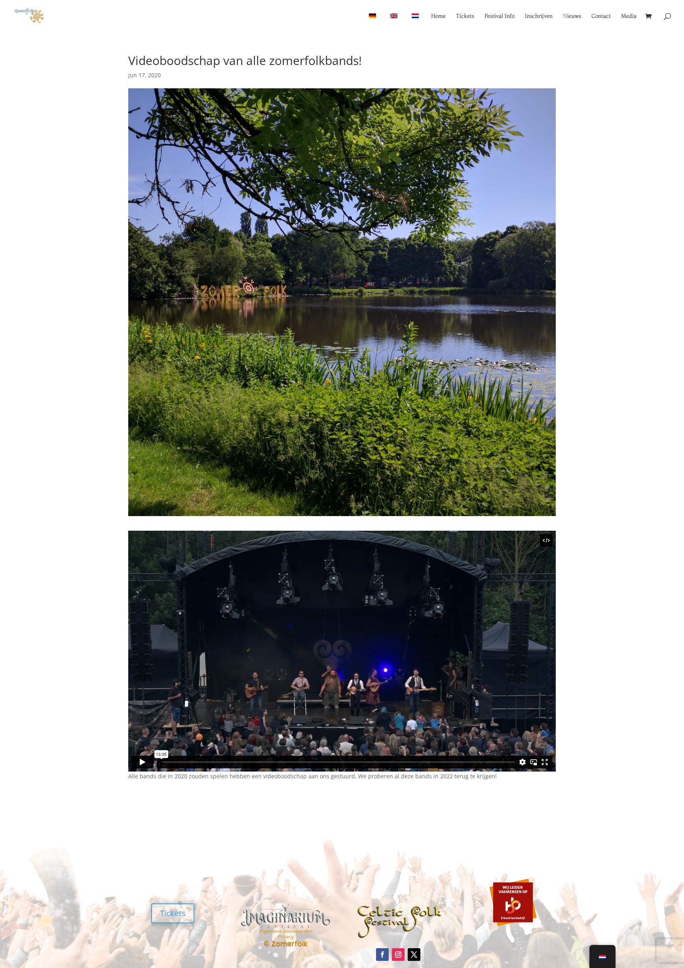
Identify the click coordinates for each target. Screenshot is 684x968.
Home (438, 16)
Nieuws (572, 16)
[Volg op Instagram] (398, 954)
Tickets (465, 16)
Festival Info (499, 16)
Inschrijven (539, 16)
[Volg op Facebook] (382, 954)
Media (628, 16)
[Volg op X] (414, 954)
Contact (601, 16)
